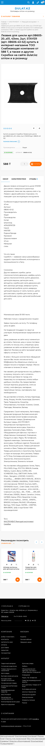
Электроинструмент (29, 694)
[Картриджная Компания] (26, 736)
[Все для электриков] (36, 739)
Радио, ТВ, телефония (29, 677)
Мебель (24, 666)
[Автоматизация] (7, 736)
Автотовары (5, 673)
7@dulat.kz (4, 616)
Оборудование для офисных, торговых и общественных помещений (31, 670)
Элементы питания (28, 700)
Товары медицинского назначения (8, 669)
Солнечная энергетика (9, 666)
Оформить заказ (25, 642)
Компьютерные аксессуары (10, 702)
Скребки (4, 24)
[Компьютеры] (37, 741)
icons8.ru (36, 719)
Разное (24, 703)
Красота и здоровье (8, 704)
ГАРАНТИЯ (4, 650)
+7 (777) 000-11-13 (23, 606)
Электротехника (27, 697)
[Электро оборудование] (19, 741)
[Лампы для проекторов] (15, 739)
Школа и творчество (29, 692)
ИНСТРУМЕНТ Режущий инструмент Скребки (19, 523)
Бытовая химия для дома (9, 676)
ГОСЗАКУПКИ (5, 653)
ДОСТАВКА (5, 647)
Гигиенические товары (9, 683)
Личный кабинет (26, 639)
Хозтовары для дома (29, 689)
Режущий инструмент (29, 22)
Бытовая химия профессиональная (7, 679)
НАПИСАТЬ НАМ (7, 642)
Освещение (26, 675)
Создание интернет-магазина (11, 726)
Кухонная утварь (27, 663)
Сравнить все (6, 543)
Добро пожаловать (7, 637)
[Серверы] (4, 741)
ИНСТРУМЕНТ (14, 22)
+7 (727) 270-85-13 (7, 606)
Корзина (23, 637)
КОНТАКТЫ (5, 639)
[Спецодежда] (7, 744)
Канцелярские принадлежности (7, 698)
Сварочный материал (8, 663)
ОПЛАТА (4, 645)
